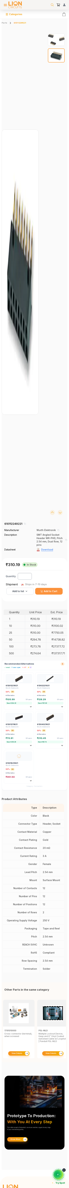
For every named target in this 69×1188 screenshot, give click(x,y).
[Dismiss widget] (64, 1170)
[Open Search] (52, 5)
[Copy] (25, 524)
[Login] (64, 5)
